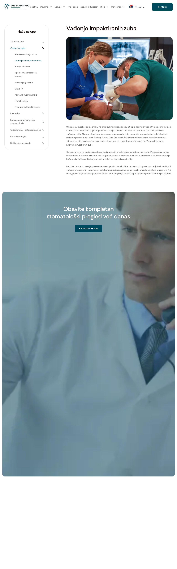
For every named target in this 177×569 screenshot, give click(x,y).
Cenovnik (116, 6)
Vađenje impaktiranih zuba (28, 60)
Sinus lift (19, 88)
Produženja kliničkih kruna (27, 107)
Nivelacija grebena (24, 82)
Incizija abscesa (22, 66)
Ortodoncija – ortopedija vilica (25, 129)
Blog (102, 6)
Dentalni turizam (89, 6)
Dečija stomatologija (20, 143)
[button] (162, 7)
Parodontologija (18, 136)
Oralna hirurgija (17, 48)
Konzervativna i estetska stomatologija (22, 121)
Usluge (58, 6)
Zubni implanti (17, 41)
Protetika (15, 113)
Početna (33, 6)
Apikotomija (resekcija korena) (26, 74)
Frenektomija (21, 100)
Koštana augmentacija (26, 94)
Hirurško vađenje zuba (26, 54)
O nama (44, 6)
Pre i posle (73, 6)
